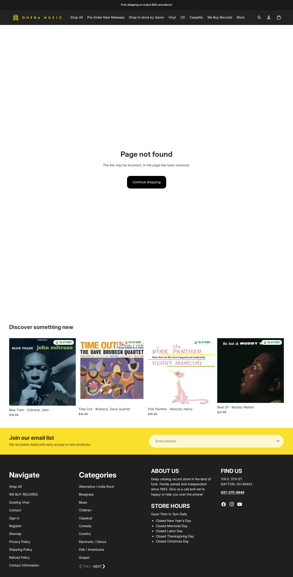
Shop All (15, 486)
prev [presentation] (85, 567)
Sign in (14, 518)
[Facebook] (223, 504)
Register (15, 526)
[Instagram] (231, 504)
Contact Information (24, 565)
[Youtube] (239, 504)
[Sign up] (277, 441)
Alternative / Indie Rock (96, 486)
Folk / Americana (91, 549)
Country (85, 534)
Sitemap (15, 534)
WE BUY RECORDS (23, 494)
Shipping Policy (20, 549)
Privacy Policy (19, 542)
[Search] (259, 17)
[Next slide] (69, 372)
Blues (83, 502)
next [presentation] (99, 567)
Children (85, 510)
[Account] (269, 17)
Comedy (85, 526)
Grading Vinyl (19, 502)
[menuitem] (240, 17)
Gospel (84, 557)
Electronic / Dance (92, 542)
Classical (85, 518)
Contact (15, 510)
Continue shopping (147, 182)
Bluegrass (86, 494)
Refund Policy (19, 557)
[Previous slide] (16, 372)
